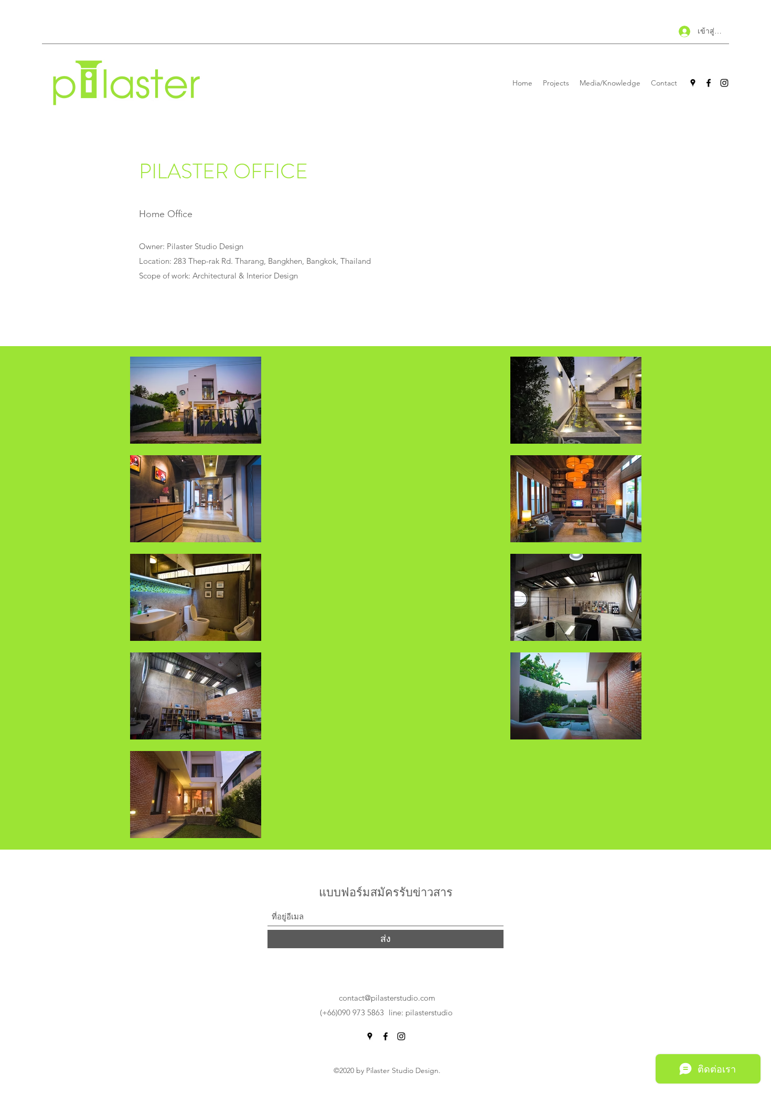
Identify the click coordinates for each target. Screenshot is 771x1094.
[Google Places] (693, 83)
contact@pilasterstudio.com (387, 998)
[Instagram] (724, 83)
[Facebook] (708, 83)
